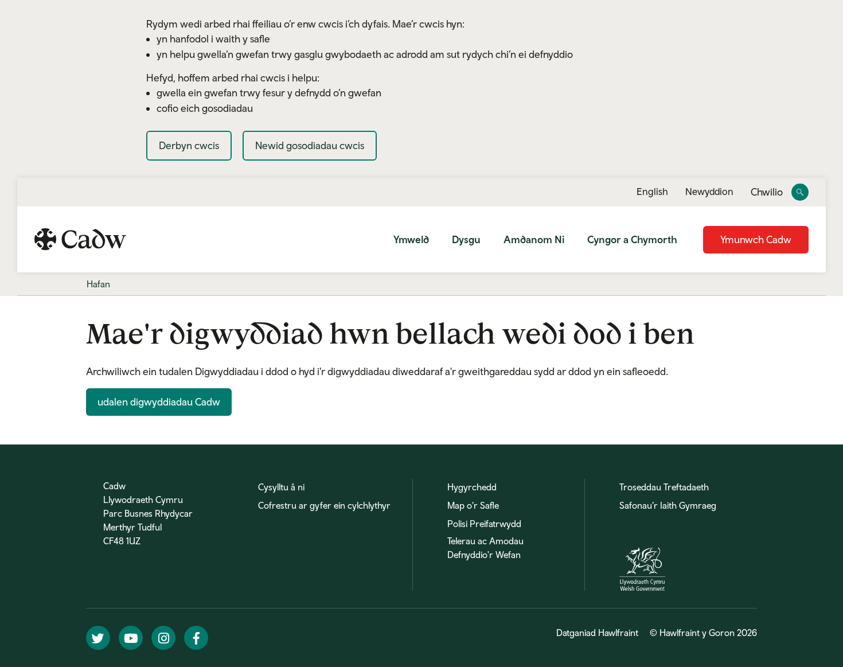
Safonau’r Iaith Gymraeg (667, 505)
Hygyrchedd (472, 487)
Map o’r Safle (473, 505)
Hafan (98, 284)
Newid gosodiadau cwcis (309, 145)
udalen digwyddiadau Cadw (158, 402)
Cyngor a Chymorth (632, 239)
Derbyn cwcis (189, 145)
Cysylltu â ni (281, 487)
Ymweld (411, 239)
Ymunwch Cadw (755, 239)
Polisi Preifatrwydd (484, 523)
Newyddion (709, 191)
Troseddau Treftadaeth (664, 487)
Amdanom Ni (534, 239)
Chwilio (767, 192)
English (652, 191)
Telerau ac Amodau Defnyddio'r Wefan (485, 548)
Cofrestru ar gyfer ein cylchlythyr (324, 505)
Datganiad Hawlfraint (597, 632)
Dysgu (466, 239)
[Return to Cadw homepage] (80, 239)
